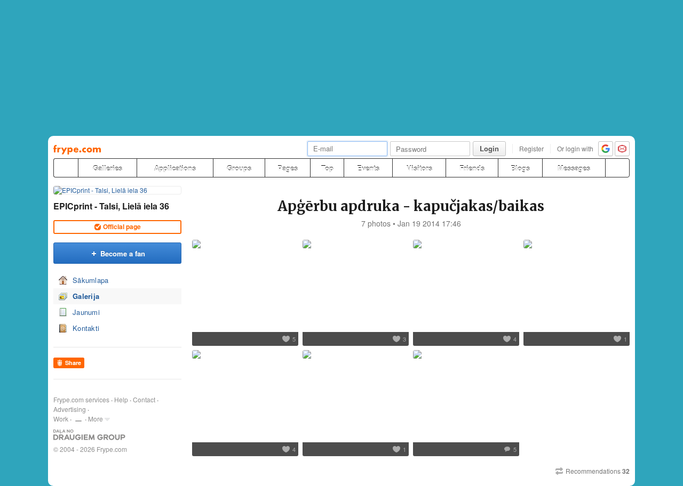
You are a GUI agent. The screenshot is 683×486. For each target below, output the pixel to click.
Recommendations (598, 471)
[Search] (617, 167)
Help (121, 399)
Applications (175, 168)
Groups (239, 168)
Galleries (107, 168)
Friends (472, 168)
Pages (287, 168)
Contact (144, 399)
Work (60, 418)
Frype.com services (81, 399)
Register (531, 148)
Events (368, 168)
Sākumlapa (91, 280)
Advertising (69, 409)
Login (489, 148)
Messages (574, 168)
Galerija (86, 296)
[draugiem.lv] (65, 167)
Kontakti (86, 328)
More (95, 418)
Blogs (520, 168)
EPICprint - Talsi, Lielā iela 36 (111, 206)
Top (327, 168)
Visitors (419, 168)
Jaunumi (86, 312)
